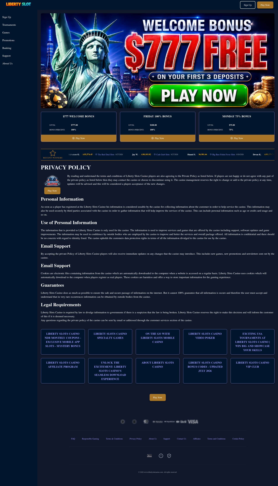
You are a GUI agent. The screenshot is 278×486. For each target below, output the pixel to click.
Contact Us (181, 438)
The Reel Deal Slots (96, 154)
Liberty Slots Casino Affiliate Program (63, 365)
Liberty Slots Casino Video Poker (205, 336)
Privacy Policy (136, 438)
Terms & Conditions (114, 438)
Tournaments (9, 24)
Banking (6, 48)
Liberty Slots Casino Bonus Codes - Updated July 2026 (205, 367)
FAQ (73, 438)
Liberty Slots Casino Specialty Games (110, 336)
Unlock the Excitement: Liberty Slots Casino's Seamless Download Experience (110, 371)
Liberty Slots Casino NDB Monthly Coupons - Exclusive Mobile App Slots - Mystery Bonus (63, 340)
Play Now (265, 4)
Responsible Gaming (90, 438)
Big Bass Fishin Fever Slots (213, 154)
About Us (7, 63)
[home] (19, 8)
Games (6, 32)
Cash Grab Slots (152, 154)
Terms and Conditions (216, 438)
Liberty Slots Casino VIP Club (252, 365)
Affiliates (197, 438)
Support (6, 55)
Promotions (8, 40)
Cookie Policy (238, 438)
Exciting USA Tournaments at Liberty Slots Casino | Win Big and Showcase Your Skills (252, 342)
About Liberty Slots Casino (158, 365)
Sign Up (248, 4)
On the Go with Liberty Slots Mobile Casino (158, 338)
